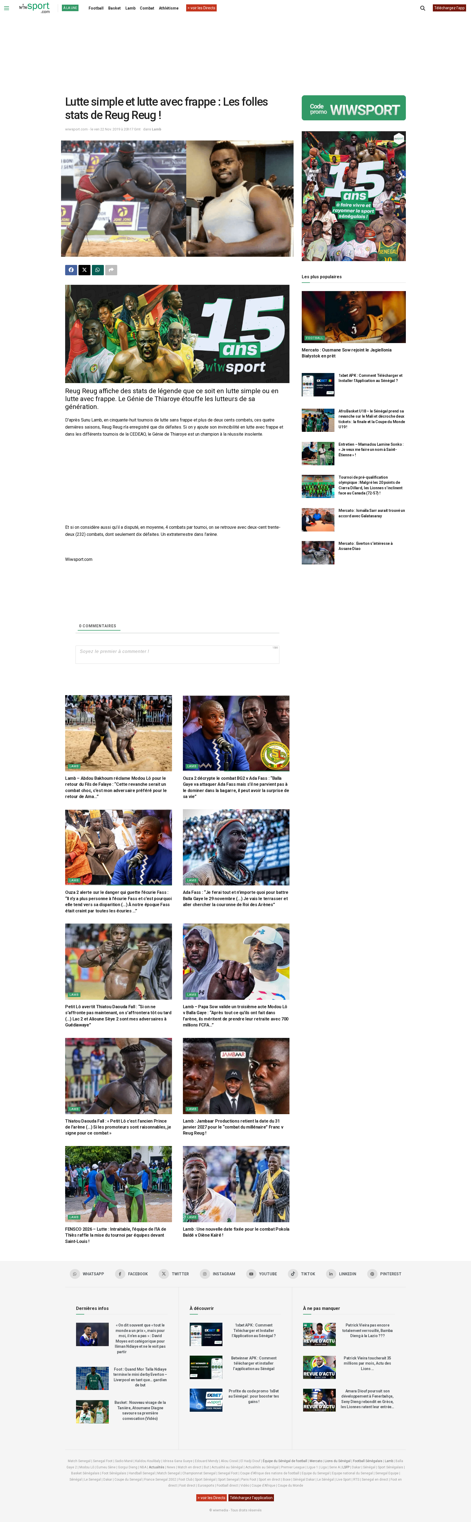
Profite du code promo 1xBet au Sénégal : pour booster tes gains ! (253, 1396)
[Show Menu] (6, 8)
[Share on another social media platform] (111, 270)
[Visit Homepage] (34, 8)
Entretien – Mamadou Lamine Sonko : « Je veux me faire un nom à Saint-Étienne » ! (371, 449)
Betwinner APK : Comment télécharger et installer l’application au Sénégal (254, 1363)
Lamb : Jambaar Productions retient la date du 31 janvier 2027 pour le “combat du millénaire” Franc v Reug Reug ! (233, 1127)
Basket (114, 8)
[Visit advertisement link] (177, 334)
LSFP (345, 1467)
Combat (147, 8)
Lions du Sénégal (338, 1461)
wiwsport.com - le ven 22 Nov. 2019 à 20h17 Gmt (103, 129)
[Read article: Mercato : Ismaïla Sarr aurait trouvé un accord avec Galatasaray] (318, 519)
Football (96, 8)
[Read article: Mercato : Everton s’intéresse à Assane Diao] (318, 552)
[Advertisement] (235, 51)
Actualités (156, 1467)
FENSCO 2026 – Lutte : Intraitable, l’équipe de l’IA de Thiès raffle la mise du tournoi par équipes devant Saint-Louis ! (115, 1235)
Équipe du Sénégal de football (285, 1461)
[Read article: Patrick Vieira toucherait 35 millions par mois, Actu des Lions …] (319, 1367)
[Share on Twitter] (84, 270)
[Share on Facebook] (71, 270)
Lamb (130, 8)
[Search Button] (422, 8)
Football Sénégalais (367, 1461)
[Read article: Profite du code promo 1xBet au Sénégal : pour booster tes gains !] (206, 1400)
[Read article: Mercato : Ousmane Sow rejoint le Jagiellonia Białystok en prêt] (354, 317)
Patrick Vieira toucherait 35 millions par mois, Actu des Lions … (367, 1363)
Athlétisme (169, 8)
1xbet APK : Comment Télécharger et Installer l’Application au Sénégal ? (254, 1330)
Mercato (316, 1461)
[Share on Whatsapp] (98, 270)
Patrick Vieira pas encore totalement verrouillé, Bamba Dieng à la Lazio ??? (367, 1330)
